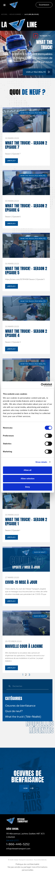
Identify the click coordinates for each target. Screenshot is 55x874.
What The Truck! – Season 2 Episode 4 (26, 333)
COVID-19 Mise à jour (21, 582)
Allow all (27, 470)
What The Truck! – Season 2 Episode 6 (26, 208)
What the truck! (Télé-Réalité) (23, 716)
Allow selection (27, 478)
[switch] (48, 436)
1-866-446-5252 (18, 844)
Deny (27, 487)
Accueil (4, 14)
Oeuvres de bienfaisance (20, 705)
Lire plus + (11, 161)
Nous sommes (15, 14)
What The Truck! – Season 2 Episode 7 (26, 145)
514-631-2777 (12, 840)
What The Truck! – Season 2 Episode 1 (26, 522)
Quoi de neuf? (14, 711)
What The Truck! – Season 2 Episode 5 (26, 271)
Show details (41, 462)
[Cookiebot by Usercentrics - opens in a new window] (41, 385)
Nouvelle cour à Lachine (24, 646)
